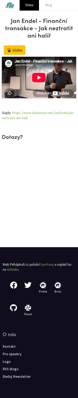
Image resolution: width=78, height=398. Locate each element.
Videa (29, 5)
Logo (7, 361)
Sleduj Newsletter (17, 376)
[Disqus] (39, 196)
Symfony (47, 264)
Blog (48, 5)
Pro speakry (12, 354)
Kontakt (9, 346)
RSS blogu (11, 369)
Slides (17, 50)
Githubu (13, 269)
